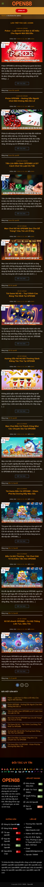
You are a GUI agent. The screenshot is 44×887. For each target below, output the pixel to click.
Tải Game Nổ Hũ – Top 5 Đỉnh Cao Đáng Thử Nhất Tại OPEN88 (24, 725)
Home (4, 15)
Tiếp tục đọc (22, 83)
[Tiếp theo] (26, 685)
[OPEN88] (22, 3)
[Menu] (3, 3)
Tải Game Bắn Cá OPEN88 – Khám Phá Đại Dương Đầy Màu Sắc (24, 745)
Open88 (39, 824)
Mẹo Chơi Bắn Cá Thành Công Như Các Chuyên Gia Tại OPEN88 (22, 739)
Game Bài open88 (22, 28)
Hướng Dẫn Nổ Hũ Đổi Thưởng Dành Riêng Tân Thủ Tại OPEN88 (24, 732)
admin (30, 23)
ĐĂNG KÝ (21, 10)
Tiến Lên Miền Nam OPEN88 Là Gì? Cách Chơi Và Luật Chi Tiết (25, 712)
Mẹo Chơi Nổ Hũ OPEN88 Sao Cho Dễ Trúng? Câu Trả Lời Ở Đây (25, 719)
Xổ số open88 (22, 618)
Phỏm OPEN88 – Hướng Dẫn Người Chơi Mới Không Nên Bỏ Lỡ (25, 705)
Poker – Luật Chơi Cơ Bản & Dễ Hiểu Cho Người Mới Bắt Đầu (23, 699)
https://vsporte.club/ (33, 830)
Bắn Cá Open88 (22, 423)
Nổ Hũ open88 (22, 226)
